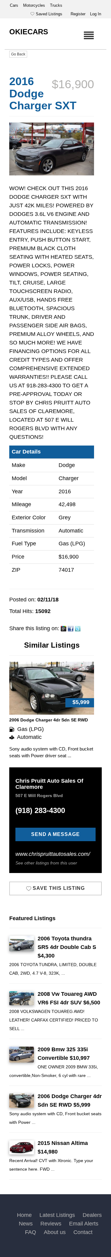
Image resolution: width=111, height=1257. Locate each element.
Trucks (56, 5)
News (26, 1224)
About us (55, 1232)
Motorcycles (34, 5)
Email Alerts (83, 1224)
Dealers (92, 1215)
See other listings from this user (46, 862)
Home (24, 1215)
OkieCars (28, 32)
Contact (82, 1232)
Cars (14, 5)
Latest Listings (57, 1215)
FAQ (30, 1232)
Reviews (50, 1224)
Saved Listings (49, 14)
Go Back (18, 54)
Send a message (55, 834)
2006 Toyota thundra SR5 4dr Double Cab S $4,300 (67, 947)
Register (78, 14)
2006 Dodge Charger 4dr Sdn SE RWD (48, 719)
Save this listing (57, 888)
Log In (95, 14)
